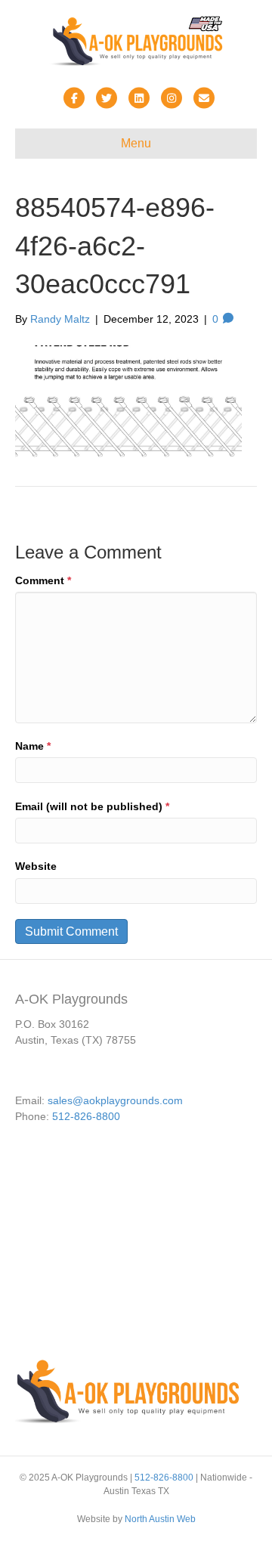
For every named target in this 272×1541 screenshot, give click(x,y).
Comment (43, 580)
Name (33, 746)
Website (36, 866)
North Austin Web (160, 1519)
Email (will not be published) (92, 806)
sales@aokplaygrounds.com (115, 1100)
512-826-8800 (86, 1116)
